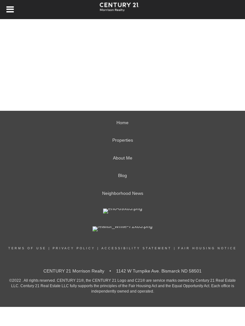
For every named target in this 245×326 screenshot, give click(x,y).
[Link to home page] (122, 9)
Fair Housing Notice (207, 248)
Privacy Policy (74, 248)
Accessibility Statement (136, 248)
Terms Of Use (27, 248)
